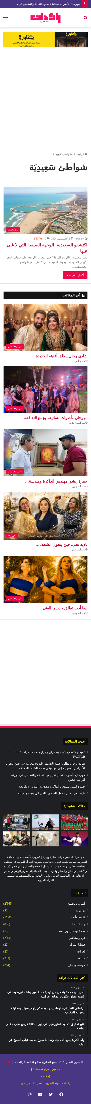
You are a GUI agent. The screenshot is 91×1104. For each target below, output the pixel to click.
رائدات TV (78, 924)
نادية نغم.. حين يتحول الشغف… (61, 544)
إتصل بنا (38, 1083)
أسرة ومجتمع (76, 903)
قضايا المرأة (77, 944)
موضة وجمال (76, 965)
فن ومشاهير (77, 937)
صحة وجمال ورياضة (72, 931)
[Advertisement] (45, 97)
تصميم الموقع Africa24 (46, 1069)
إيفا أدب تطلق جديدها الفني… (63, 608)
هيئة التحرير (52, 1083)
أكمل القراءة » (75, 275)
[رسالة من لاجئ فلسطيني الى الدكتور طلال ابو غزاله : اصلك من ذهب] (45, 822)
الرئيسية (79, 154)
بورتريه (80, 910)
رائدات (66, 1083)
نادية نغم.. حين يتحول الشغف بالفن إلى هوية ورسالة (51, 793)
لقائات (81, 951)
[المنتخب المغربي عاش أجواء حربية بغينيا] (74, 822)
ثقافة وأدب (78, 917)
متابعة (81, 958)
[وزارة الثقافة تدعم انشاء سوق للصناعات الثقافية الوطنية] (16, 839)
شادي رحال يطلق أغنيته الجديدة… (59, 356)
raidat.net (79, 238)
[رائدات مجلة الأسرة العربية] (45, 17)
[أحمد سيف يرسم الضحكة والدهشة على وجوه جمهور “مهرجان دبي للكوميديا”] (74, 839)
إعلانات (45, 1076)
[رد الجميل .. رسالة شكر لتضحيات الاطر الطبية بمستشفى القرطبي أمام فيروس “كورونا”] (45, 839)
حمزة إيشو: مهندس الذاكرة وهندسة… (56, 481)
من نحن (25, 1083)
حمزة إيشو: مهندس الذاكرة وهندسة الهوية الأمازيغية (51, 786)
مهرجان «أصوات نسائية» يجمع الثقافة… (54, 417)
